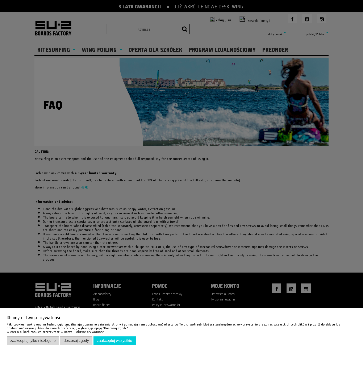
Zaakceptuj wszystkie (114, 340)
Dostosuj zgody (76, 340)
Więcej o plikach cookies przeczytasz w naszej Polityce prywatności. (56, 331)
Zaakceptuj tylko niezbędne (33, 340)
